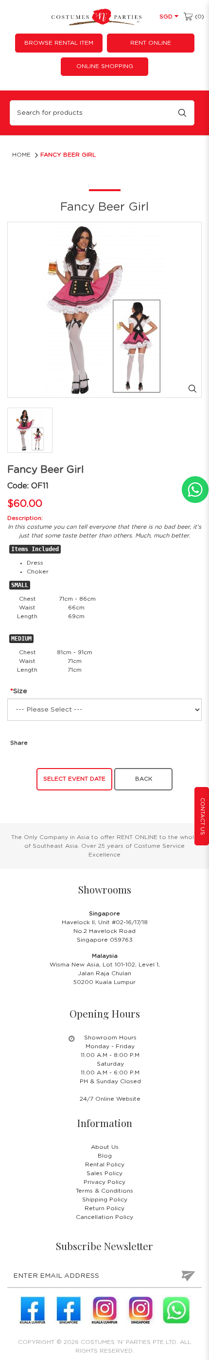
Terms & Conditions (104, 1191)
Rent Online (150, 43)
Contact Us (202, 816)
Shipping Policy (104, 1199)
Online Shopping (104, 66)
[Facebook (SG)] (68, 1309)
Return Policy (104, 1208)
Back (143, 779)
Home (21, 155)
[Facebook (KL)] (32, 1309)
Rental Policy (104, 1164)
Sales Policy (104, 1173)
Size (20, 691)
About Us (105, 1147)
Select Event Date (74, 779)
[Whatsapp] (176, 1309)
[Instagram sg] (140, 1309)
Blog (105, 1156)
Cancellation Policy (104, 1217)
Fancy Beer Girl (68, 155)
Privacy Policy (104, 1182)
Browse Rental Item (58, 43)
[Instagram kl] (104, 1309)
